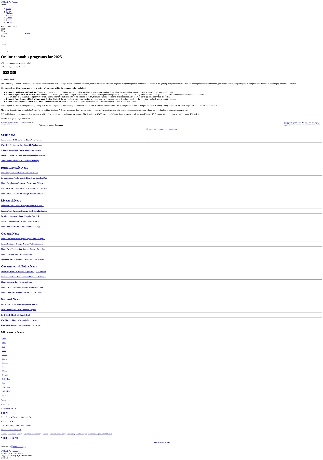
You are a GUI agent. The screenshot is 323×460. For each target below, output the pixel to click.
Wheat (31, 417)
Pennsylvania (6, 387)
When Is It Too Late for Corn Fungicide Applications (21, 145)
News (8, 11)
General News (10, 233)
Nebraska (4, 371)
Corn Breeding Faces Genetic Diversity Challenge (20, 161)
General (45, 434)
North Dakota (6, 379)
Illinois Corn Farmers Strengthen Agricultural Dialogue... (23, 183)
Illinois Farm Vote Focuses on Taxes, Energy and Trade (22, 287)
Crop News (8, 134)
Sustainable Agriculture (96, 434)
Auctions (9, 15)
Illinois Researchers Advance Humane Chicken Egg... (21, 226)
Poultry (28, 425)
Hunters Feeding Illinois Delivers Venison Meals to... (21, 221)
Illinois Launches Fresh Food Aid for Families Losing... (22, 292)
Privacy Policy (18, 453)
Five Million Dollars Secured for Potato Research (19, 305)
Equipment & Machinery (32, 434)
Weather (109, 434)
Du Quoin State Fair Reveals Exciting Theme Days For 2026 (24, 178)
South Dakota (6, 391)
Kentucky (4, 355)
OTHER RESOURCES (11, 430)
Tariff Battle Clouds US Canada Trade (15, 315)
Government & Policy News (19, 266)
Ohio (3, 383)
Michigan (4, 359)
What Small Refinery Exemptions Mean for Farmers (21, 325)
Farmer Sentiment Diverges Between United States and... (23, 244)
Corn (3, 417)
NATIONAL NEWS (9, 438)
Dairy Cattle (14, 425)
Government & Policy (57, 434)
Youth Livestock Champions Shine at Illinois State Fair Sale (24, 188)
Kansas (4, 351)
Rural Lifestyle (81, 434)
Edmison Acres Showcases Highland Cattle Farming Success (24, 211)
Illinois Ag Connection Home (11, 51)
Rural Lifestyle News (14, 167)
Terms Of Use (6, 453)
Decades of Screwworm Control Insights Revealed (20, 216)
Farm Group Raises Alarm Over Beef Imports (18, 310)
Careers (9, 18)
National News (10, 299)
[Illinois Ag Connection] (11, 2)
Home (8, 9)
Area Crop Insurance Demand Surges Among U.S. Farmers (23, 272)
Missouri (4, 367)
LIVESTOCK (7, 421)
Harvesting (71, 434)
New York (5, 375)
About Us (5, 404)
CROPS (4, 413)
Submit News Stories (161, 442)
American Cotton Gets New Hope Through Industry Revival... (24, 155)
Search (27, 33)
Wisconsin (5, 395)
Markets (9, 13)
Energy (19, 434)
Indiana (4, 343)
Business (4, 434)
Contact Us (5, 400)
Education (12, 434)
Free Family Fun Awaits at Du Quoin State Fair (19, 173)
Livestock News (11, 200)
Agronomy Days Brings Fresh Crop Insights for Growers (22, 259)
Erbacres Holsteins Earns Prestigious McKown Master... (22, 206)
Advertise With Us (8, 409)
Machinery (10, 22)
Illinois (4, 339)
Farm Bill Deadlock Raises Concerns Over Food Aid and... (23, 277)
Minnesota (5, 363)
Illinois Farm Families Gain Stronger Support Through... (23, 194)
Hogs (22, 425)
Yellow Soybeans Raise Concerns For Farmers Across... (22, 150)
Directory (10, 20)
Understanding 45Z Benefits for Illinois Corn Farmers (21, 140)
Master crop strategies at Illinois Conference (13, 122)
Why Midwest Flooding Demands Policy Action (19, 320)
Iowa (3, 347)
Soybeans (24, 417)
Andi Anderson (10, 79)
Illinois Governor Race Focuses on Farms (16, 254)
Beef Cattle (5, 425)
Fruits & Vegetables (13, 417)
